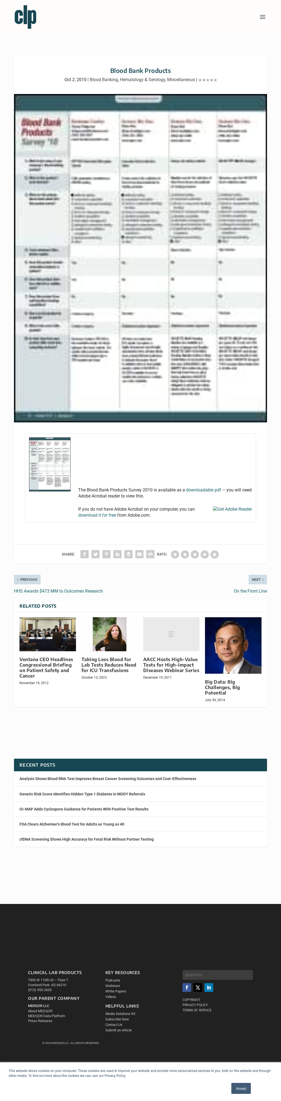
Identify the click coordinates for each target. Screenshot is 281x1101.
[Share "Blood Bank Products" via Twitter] (95, 554)
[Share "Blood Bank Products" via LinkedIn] (117, 554)
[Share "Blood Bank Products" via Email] (139, 554)
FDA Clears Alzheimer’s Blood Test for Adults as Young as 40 (71, 824)
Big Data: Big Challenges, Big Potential (222, 687)
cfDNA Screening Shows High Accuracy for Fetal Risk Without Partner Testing (86, 839)
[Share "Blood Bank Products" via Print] (150, 554)
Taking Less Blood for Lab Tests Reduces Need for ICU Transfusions (109, 664)
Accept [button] (241, 1088)
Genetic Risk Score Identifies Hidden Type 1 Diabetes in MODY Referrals (82, 794)
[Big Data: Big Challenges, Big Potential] (233, 645)
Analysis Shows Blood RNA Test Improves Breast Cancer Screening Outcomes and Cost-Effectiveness (107, 778)
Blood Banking (104, 79)
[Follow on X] (197, 987)
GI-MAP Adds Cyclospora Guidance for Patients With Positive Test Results (83, 809)
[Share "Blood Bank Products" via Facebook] (84, 554)
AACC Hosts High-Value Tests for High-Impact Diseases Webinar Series (171, 664)
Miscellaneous (181, 79)
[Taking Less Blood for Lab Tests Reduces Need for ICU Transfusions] (110, 634)
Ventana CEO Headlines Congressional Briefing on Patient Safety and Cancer (46, 667)
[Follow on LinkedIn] (208, 987)
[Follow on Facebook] (186, 987)
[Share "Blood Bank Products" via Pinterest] (106, 554)
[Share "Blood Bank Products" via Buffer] (128, 554)
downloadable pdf (203, 490)
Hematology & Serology (142, 79)
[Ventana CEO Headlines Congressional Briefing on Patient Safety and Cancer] (47, 634)
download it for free (97, 515)
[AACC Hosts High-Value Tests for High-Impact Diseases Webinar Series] (171, 634)
